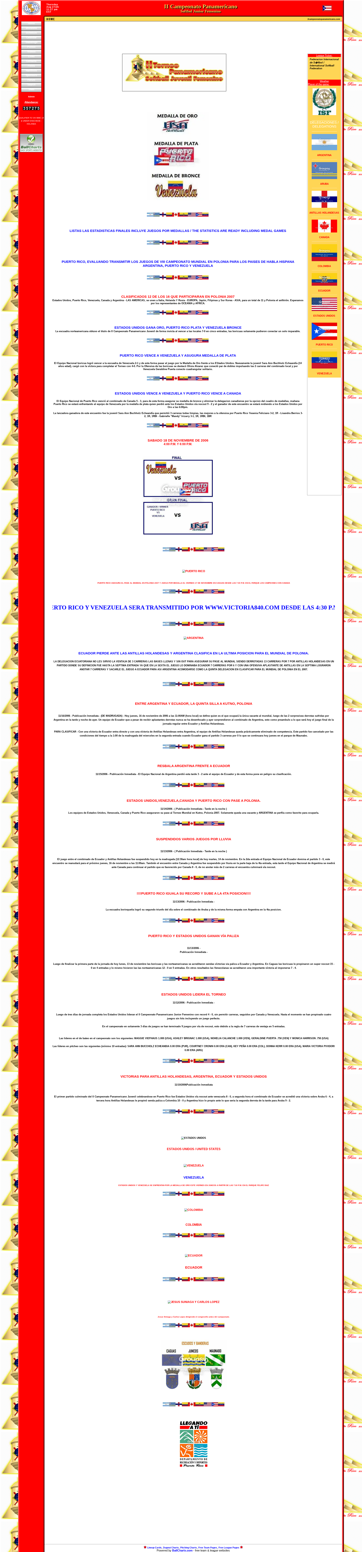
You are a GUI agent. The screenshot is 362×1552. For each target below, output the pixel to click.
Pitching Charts (188, 1547)
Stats (31, 89)
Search (31, 84)
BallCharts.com (182, 1550)
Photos (31, 46)
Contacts (31, 61)
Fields (31, 65)
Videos (31, 51)
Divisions (31, 28)
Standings (31, 42)
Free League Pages (229, 1547)
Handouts (31, 70)
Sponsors (31, 75)
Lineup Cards (154, 1547)
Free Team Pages (207, 1547)
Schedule (31, 32)
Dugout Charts (171, 1547)
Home (31, 23)
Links (31, 56)
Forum (31, 79)
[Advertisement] (31, 218)
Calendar (31, 37)
